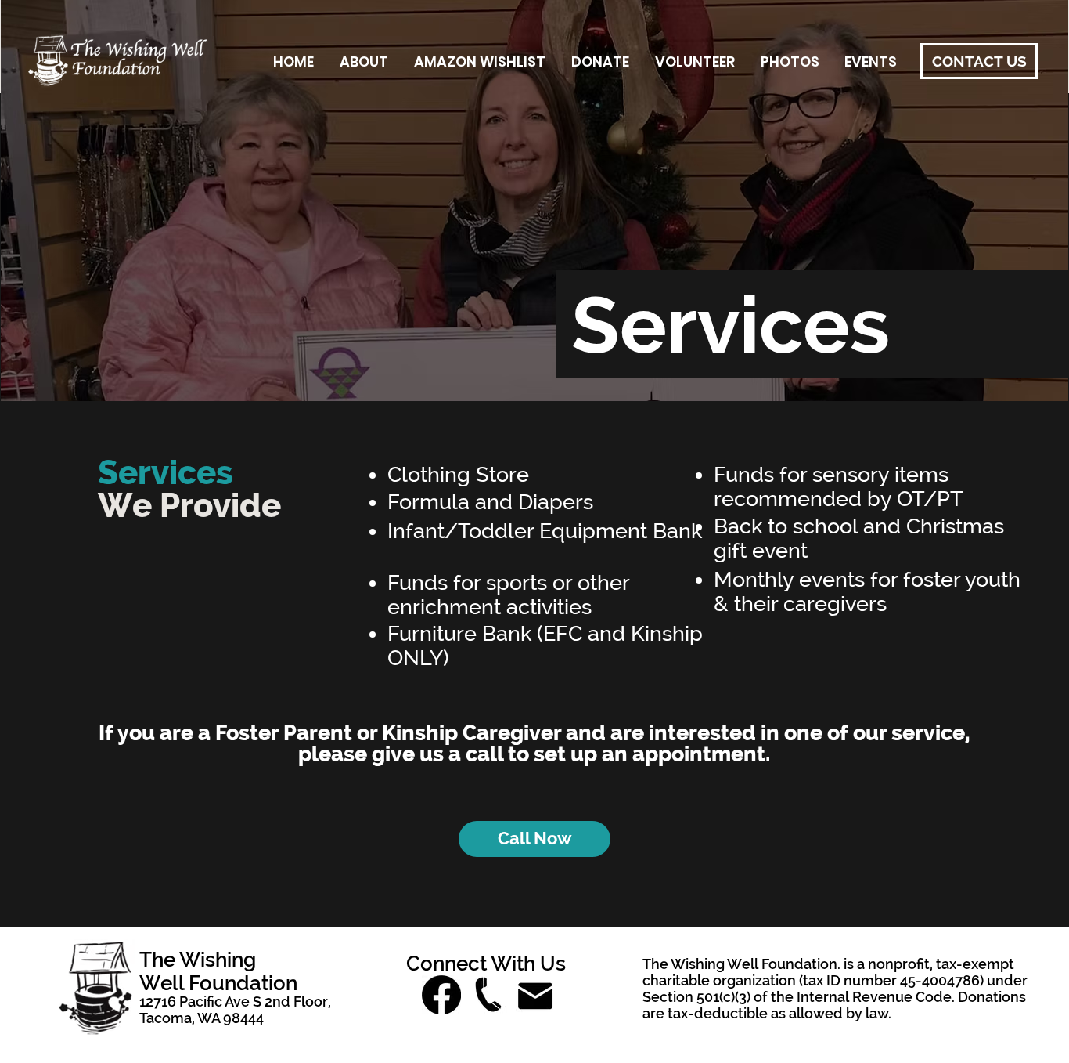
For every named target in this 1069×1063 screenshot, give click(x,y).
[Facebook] (441, 994)
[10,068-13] (535, 994)
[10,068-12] (488, 994)
